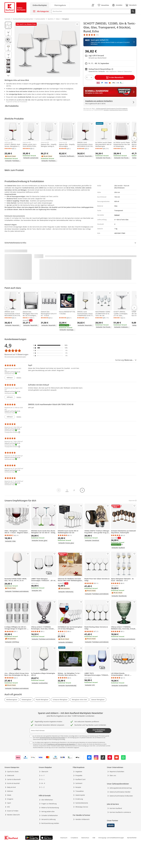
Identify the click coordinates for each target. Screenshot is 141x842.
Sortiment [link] (78, 783)
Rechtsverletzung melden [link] (50, 823)
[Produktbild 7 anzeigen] (8, 69)
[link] (60, 5)
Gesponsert (8, 142)
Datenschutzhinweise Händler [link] (120, 792)
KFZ (8, 807)
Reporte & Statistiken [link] (117, 772)
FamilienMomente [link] (81, 803)
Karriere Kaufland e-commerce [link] (120, 812)
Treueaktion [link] (79, 791)
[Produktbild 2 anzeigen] (8, 32)
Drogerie (10, 799)
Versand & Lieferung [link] (48, 819)
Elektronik (10, 775)
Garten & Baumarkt (14, 779)
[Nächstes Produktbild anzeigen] (8, 75)
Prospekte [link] (78, 775)
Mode (9, 795)
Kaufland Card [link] (80, 779)
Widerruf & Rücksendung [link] (50, 808)
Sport (9, 803)
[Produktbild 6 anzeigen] (8, 62)
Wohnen (10, 791)
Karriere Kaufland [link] (116, 808)
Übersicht (44, 772)
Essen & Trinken (12, 811)
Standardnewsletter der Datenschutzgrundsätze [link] (52, 737)
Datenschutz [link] (85, 838)
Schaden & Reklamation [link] (49, 815)
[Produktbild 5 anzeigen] (8, 55)
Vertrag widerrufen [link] (48, 811)
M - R (43, 783)
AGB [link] (93, 838)
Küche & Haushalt (13, 783)
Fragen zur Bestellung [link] (49, 804)
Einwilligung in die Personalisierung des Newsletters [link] (61, 744)
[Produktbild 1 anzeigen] (8, 25)
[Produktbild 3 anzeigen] (8, 40)
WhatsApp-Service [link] (81, 807)
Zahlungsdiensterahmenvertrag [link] (121, 788)
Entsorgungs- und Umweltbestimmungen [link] (111, 838)
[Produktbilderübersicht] (8, 49)
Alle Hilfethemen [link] (47, 800)
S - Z (42, 787)
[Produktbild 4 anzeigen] (8, 47)
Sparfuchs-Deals (13, 772)
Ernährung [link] (79, 799)
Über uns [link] (113, 775)
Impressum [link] (63, 838)
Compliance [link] (74, 838)
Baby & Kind (11, 787)
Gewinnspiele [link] (80, 795)
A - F (42, 775)
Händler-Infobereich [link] (82, 819)
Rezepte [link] (78, 787)
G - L (42, 779)
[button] (50, 345)
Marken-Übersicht (13, 815)
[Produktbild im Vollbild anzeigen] (47, 49)
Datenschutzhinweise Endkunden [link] (121, 796)
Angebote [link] (78, 772)
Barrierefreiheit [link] (131, 838)
